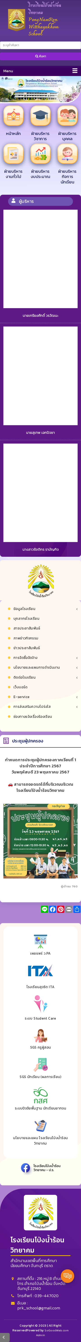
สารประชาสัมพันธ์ (27, 628)
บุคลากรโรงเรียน (26, 618)
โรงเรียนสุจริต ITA (41, 986)
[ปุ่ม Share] (61, 909)
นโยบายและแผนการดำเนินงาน (37, 667)
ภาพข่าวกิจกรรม (26, 638)
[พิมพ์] (69, 909)
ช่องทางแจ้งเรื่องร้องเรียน (33, 716)
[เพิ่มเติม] (77, 909)
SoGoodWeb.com (56, 1330)
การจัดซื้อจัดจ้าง (26, 657)
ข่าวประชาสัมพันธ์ (27, 648)
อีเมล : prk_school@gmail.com (38, 1306)
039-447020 (46, 1296)
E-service (21, 696)
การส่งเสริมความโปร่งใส (32, 706)
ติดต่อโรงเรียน (25, 677)
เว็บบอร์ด (21, 687)
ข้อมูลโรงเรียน (24, 608)
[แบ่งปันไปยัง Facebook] (53, 909)
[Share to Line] (44, 909)
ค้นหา (42, 56)
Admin (40, 1335)
